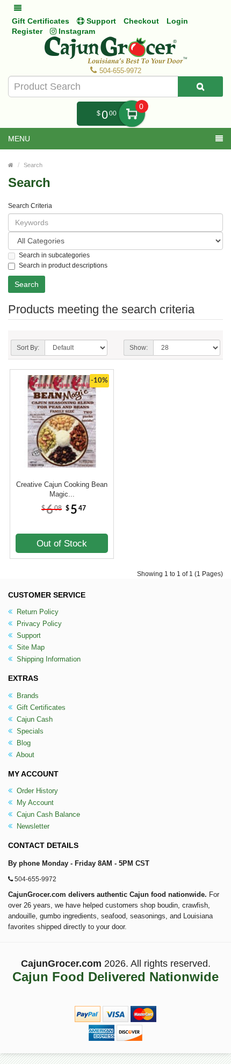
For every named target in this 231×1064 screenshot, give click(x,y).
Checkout (141, 21)
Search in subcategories (54, 255)
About (24, 755)
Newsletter (32, 826)
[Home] (10, 165)
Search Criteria (30, 206)
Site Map (30, 647)
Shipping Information (48, 659)
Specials (29, 731)
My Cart (132, 113)
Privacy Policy (38, 624)
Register (27, 31)
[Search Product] (200, 86)
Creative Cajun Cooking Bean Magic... (61, 489)
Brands (27, 696)
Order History (36, 791)
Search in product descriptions (63, 265)
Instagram (75, 31)
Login (177, 21)
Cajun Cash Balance (47, 814)
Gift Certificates (40, 21)
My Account (34, 803)
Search (33, 165)
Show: (138, 347)
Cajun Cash (34, 719)
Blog (23, 743)
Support (28, 635)
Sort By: (28, 347)
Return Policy (37, 612)
